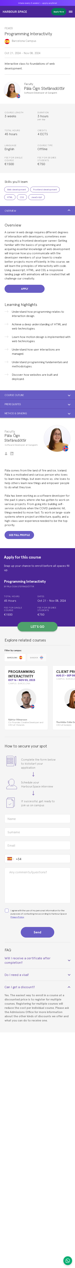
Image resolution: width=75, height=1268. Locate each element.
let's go (37, 626)
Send (37, 932)
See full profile (19, 535)
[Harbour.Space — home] (15, 11)
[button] (70, 11)
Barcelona (12, 657)
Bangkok (34, 657)
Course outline (14, 395)
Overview (10, 210)
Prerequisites (13, 404)
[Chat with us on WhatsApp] (67, 1260)
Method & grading (16, 413)
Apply (24, 289)
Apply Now (59, 11)
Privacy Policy (17, 917)
